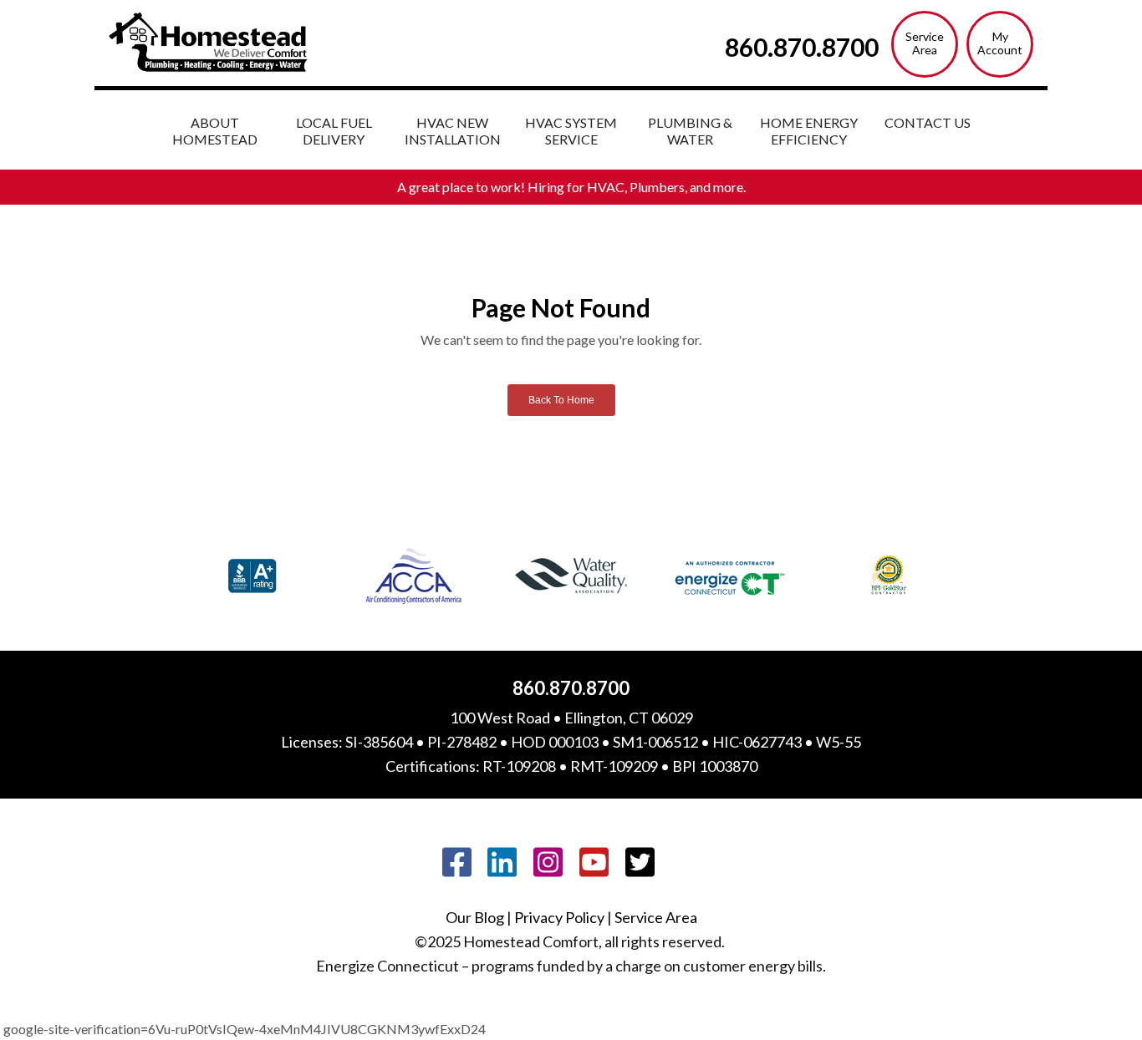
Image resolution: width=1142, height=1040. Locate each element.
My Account (999, 43)
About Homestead (214, 130)
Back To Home (561, 400)
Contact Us (928, 122)
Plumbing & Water (690, 130)
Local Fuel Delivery (334, 130)
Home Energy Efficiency (809, 130)
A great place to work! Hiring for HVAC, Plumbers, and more (570, 187)
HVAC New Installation (453, 130)
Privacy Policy (559, 917)
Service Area (924, 43)
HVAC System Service (571, 130)
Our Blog (475, 917)
